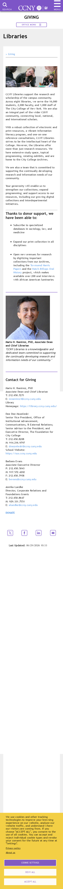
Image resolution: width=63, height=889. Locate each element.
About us (10, 852)
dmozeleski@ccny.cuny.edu (25, 446)
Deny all (30, 872)
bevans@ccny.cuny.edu (22, 479)
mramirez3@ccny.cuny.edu (25, 399)
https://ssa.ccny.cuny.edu (21, 453)
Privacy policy (13, 848)
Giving (11, 54)
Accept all (30, 881)
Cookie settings (30, 862)
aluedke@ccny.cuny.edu (23, 505)
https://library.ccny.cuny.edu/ (38, 406)
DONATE (10, 512)
